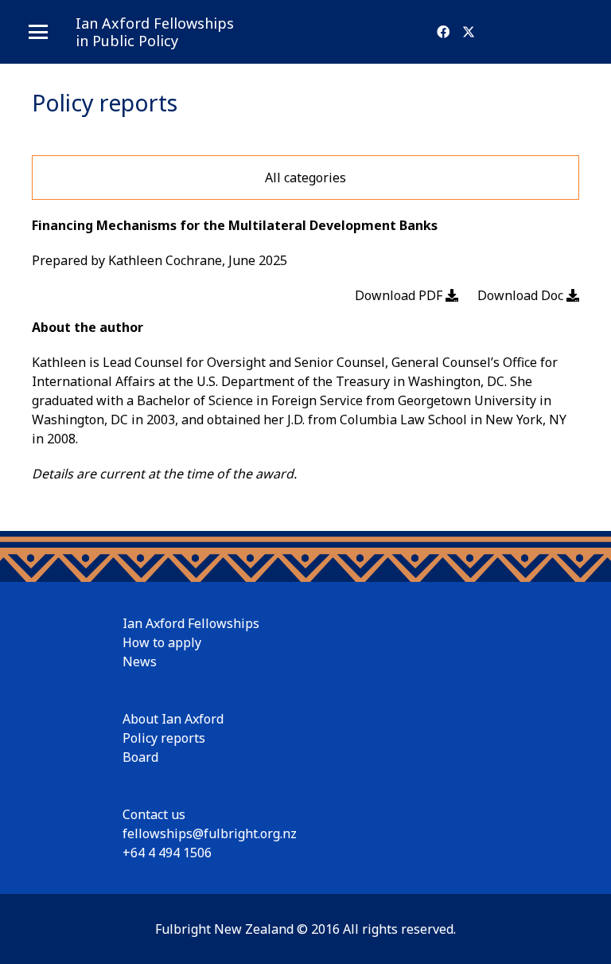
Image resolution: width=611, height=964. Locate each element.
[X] (468, 32)
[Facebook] (443, 32)
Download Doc (521, 295)
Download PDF (400, 295)
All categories (305, 177)
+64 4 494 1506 (167, 852)
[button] (38, 31)
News (140, 661)
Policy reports (164, 738)
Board (140, 757)
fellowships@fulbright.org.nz (210, 833)
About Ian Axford (173, 719)
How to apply (162, 642)
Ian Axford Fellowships (191, 623)
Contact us (154, 814)
